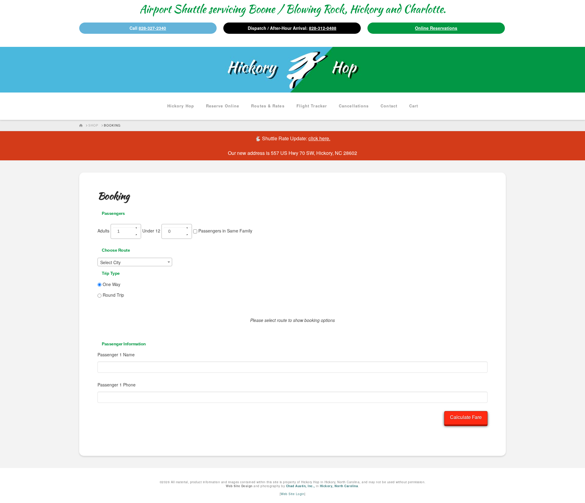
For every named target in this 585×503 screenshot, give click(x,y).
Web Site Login (292, 494)
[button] (138, 228)
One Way (110, 284)
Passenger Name (116, 354)
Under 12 (151, 231)
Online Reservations (436, 28)
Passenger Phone (117, 385)
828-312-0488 (322, 28)
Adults (104, 231)
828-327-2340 (152, 28)
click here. (319, 138)
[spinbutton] (128, 233)
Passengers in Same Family (224, 231)
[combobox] (135, 262)
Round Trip (112, 295)
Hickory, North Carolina (339, 486)
